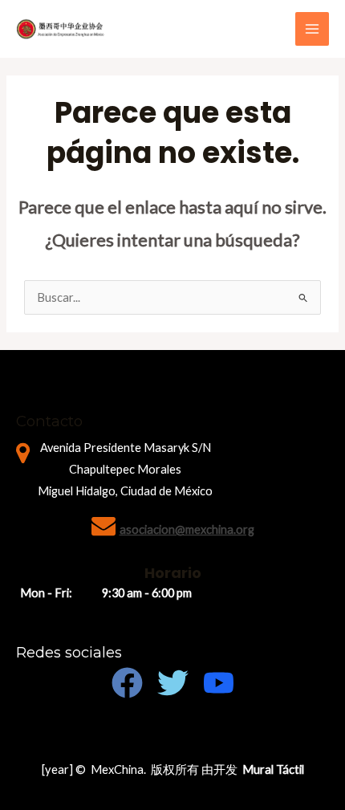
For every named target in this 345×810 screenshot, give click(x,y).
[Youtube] (218, 682)
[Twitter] (173, 682)
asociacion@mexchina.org (187, 529)
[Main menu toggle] (312, 29)
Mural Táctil (273, 769)
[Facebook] (127, 682)
